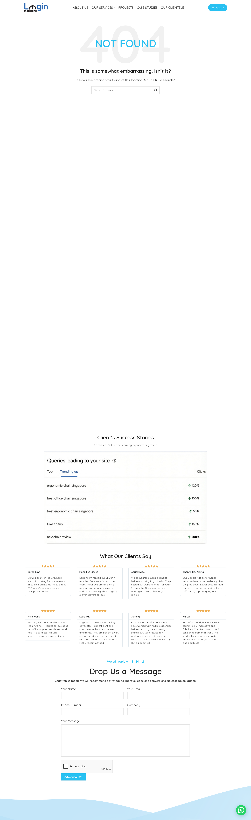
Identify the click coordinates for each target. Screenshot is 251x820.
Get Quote (218, 7)
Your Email (134, 689)
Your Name (68, 689)
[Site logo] (36, 7)
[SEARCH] (156, 90)
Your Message (70, 721)
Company (133, 705)
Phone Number (71, 705)
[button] (241, 810)
